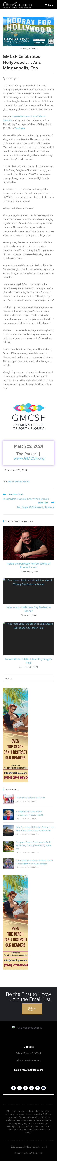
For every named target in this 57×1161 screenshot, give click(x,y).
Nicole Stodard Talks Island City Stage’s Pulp (28, 660)
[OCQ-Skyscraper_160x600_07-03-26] (15, 734)
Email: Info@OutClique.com (28, 1070)
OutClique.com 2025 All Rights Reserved (29, 1147)
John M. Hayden (22, 481)
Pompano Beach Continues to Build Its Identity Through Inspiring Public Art (34, 845)
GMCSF (11, 481)
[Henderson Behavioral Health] (8, 799)
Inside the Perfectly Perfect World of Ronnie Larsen (28, 565)
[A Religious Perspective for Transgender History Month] (8, 814)
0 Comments (33, 801)
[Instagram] (19, 1088)
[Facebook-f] (13, 1088)
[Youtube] (43, 1088)
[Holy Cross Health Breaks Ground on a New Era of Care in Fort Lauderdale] (8, 830)
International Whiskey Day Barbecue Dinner (28, 609)
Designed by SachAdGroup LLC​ (28, 1153)
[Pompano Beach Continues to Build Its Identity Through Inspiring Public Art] (8, 846)
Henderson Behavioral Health (30, 797)
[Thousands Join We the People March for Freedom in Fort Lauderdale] (8, 863)
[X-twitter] (31, 1088)
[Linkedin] (37, 1088)
